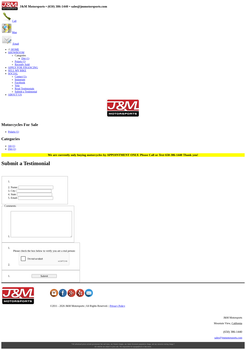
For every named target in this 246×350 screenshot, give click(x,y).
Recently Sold (22, 64)
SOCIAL (13, 73)
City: (13, 190)
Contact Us (21, 76)
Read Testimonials (24, 88)
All (11, 146)
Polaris (13, 131)
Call (14, 21)
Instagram (20, 79)
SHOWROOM (16, 52)
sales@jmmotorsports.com (228, 337)
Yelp (17, 85)
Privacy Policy (117, 305)
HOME (14, 49)
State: (14, 194)
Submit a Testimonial (26, 91)
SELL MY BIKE (17, 70)
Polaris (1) (20, 61)
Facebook (20, 82)
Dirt (12, 149)
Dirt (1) (25, 58)
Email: (14, 197)
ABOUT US (15, 94)
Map (14, 32)
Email (15, 43)
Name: (14, 187)
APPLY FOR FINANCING (23, 67)
